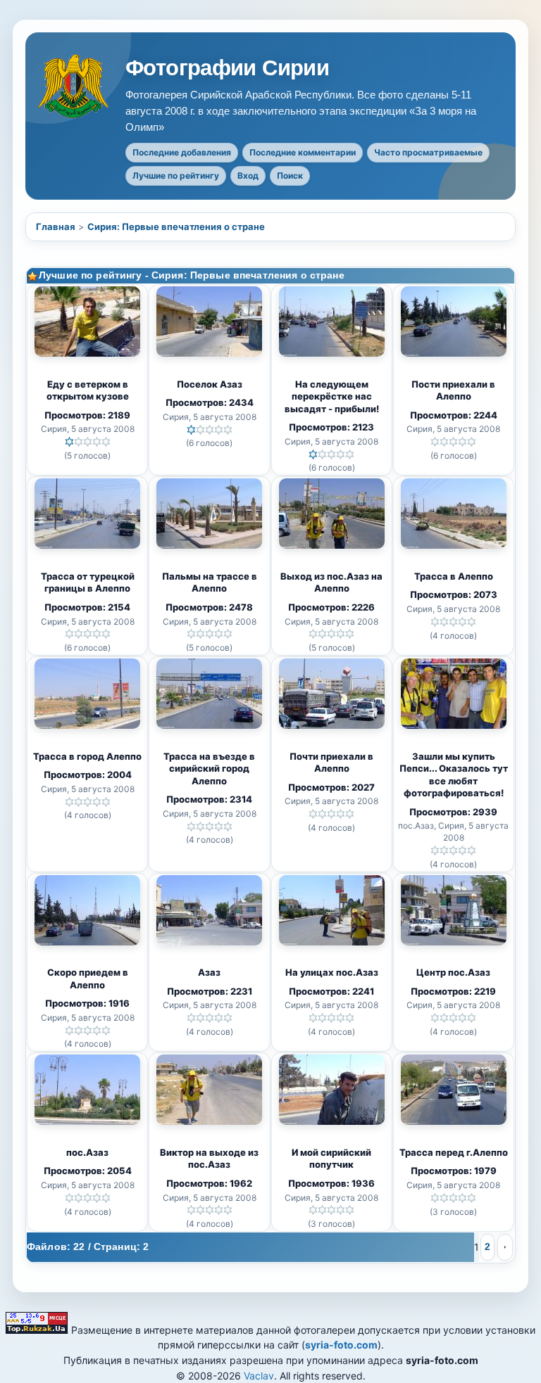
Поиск (290, 175)
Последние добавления (181, 152)
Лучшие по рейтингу (175, 175)
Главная (55, 226)
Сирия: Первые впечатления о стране (176, 226)
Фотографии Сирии (227, 68)
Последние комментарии (302, 152)
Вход (248, 175)
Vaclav (259, 1376)
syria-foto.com (341, 1345)
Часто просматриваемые (428, 152)
